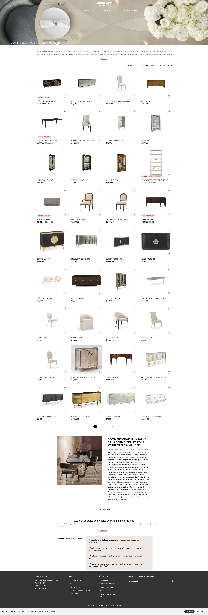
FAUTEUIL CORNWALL (79, 220)
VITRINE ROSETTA (148, 141)
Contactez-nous (75, 580)
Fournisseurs (103, 580)
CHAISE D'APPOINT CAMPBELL (118, 101)
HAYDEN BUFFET (43, 220)
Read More (103, 531)
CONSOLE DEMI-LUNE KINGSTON (84, 377)
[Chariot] (166, 4)
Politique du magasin (76, 587)
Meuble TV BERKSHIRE (80, 259)
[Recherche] (160, 4)
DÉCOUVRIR (88, 11)
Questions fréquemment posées (69, 538)
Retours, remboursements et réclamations (79, 592)
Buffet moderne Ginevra (82, 101)
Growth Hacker (115, 605)
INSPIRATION (78, 11)
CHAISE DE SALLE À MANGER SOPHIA (86, 141)
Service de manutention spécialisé (107, 595)
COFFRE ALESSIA (43, 259)
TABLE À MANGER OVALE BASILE (153, 298)
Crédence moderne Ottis (48, 101)
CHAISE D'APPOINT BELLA (47, 377)
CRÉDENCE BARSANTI (45, 298)
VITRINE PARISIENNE (45, 180)
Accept (200, 612)
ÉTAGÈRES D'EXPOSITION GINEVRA (154, 180)
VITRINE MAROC (77, 180)
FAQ (70, 584)
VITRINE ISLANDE (112, 180)
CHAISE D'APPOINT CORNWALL (118, 220)
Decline (189, 612)
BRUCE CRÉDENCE (148, 259)
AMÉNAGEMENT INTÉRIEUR (129, 11)
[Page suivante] (118, 426)
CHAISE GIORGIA (77, 338)
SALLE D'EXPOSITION (103, 11)
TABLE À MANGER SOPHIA (47, 141)
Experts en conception (107, 587)
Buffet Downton (113, 377)
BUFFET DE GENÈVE (114, 259)
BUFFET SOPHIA (147, 220)
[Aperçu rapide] (65, 72)
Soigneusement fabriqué (107, 584)
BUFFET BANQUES (78, 298)
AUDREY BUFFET (147, 101)
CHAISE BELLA (146, 338)
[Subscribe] (172, 581)
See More (104, 59)
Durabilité (102, 591)
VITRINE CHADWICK (114, 298)
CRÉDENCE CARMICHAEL (47, 417)
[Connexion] (163, 4)
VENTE (114, 11)
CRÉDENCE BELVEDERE (80, 417)
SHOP (70, 11)
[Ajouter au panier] (65, 96)
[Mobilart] (104, 4)
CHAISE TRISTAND (44, 338)
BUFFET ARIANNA (113, 417)
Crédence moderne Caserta (153, 377)
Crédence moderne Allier (152, 417)
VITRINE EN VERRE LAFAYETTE (118, 141)
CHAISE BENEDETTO (114, 338)
